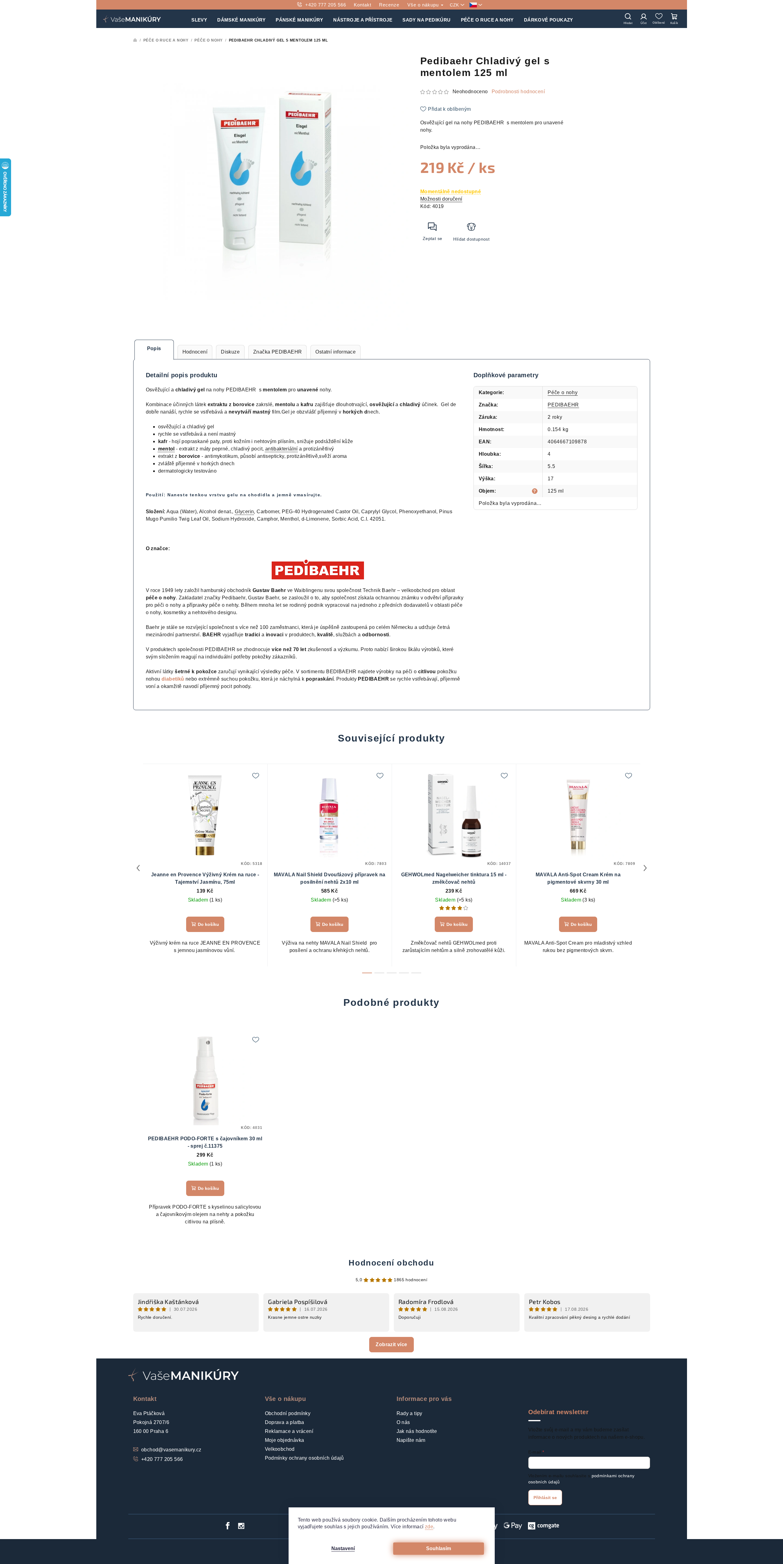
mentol (166, 448)
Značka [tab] (277, 351)
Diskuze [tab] (230, 351)
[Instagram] (241, 1526)
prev (138, 868)
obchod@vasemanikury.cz (171, 1449)
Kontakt (362, 4)
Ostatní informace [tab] (335, 351)
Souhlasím (438, 1548)
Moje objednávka (284, 1440)
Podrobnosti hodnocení (518, 91)
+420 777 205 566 (325, 4)
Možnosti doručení (441, 199)
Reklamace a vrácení (289, 1431)
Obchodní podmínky (288, 1413)
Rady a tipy (409, 1413)
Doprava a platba (284, 1422)
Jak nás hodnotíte (417, 1431)
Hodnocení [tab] (195, 351)
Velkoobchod (280, 1449)
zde (429, 1526)
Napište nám (411, 1440)
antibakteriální (281, 448)
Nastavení (343, 1548)
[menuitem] (199, 19)
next (645, 868)
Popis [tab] (154, 348)
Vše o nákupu (423, 4)
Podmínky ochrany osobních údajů (304, 1458)
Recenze (389, 4)
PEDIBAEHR (563, 404)
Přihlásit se (545, 1497)
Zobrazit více (391, 1344)
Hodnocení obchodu (391, 1262)
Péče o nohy (563, 392)
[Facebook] (227, 1526)
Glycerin (244, 511)
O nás (403, 1422)
